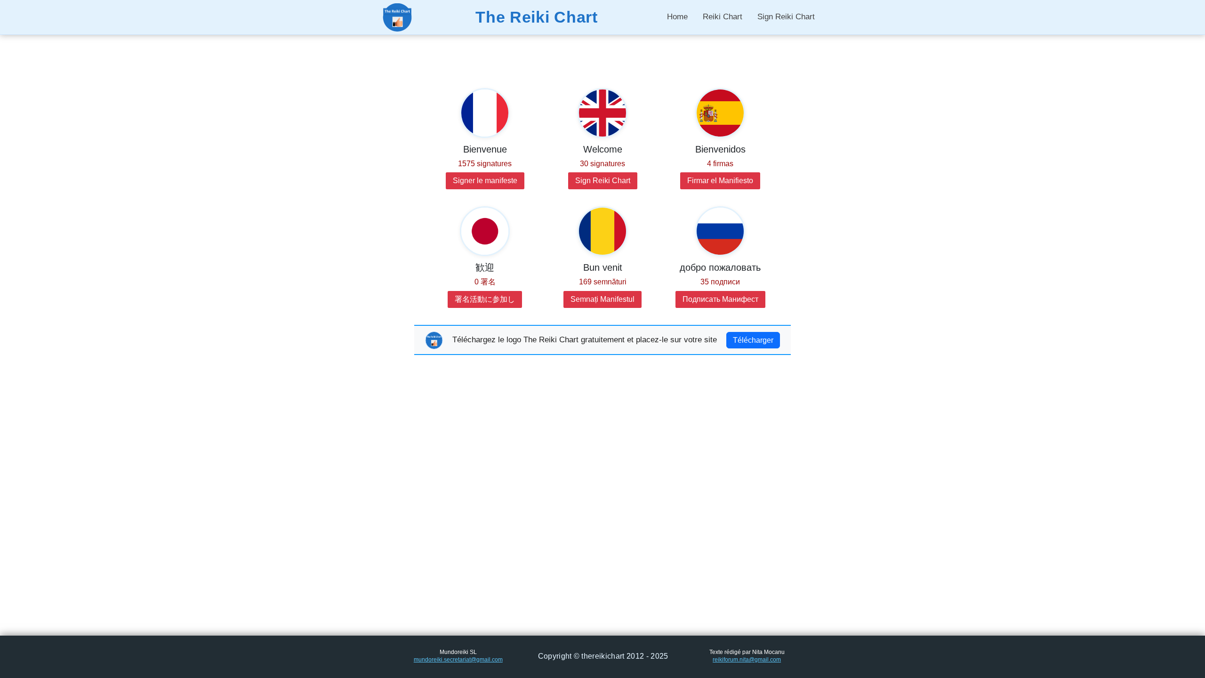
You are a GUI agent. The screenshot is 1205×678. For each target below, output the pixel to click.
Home (677, 16)
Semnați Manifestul (602, 299)
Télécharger (753, 340)
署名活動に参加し (485, 299)
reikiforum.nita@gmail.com (747, 659)
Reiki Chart (722, 16)
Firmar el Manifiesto (720, 181)
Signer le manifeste (485, 181)
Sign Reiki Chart (786, 16)
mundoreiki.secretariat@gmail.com (458, 659)
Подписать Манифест (720, 299)
